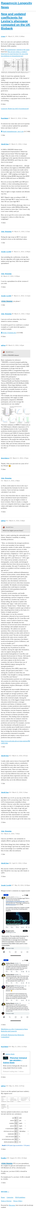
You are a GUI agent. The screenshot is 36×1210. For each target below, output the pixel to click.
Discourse (12, 1205)
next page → (5, 1191)
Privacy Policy (17, 1201)
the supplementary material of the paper (17, 49)
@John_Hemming (6, 301)
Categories (10, 1197)
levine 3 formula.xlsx (9, 332)
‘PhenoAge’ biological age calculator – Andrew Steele (15, 1060)
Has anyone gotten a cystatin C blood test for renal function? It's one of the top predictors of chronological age (14, 54)
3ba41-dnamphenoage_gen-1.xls (13, 131)
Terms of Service (6, 1201)
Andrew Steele (9, 1054)
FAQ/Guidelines (20, 1197)
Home (3, 1197)
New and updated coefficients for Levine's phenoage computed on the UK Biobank (15, 21)
